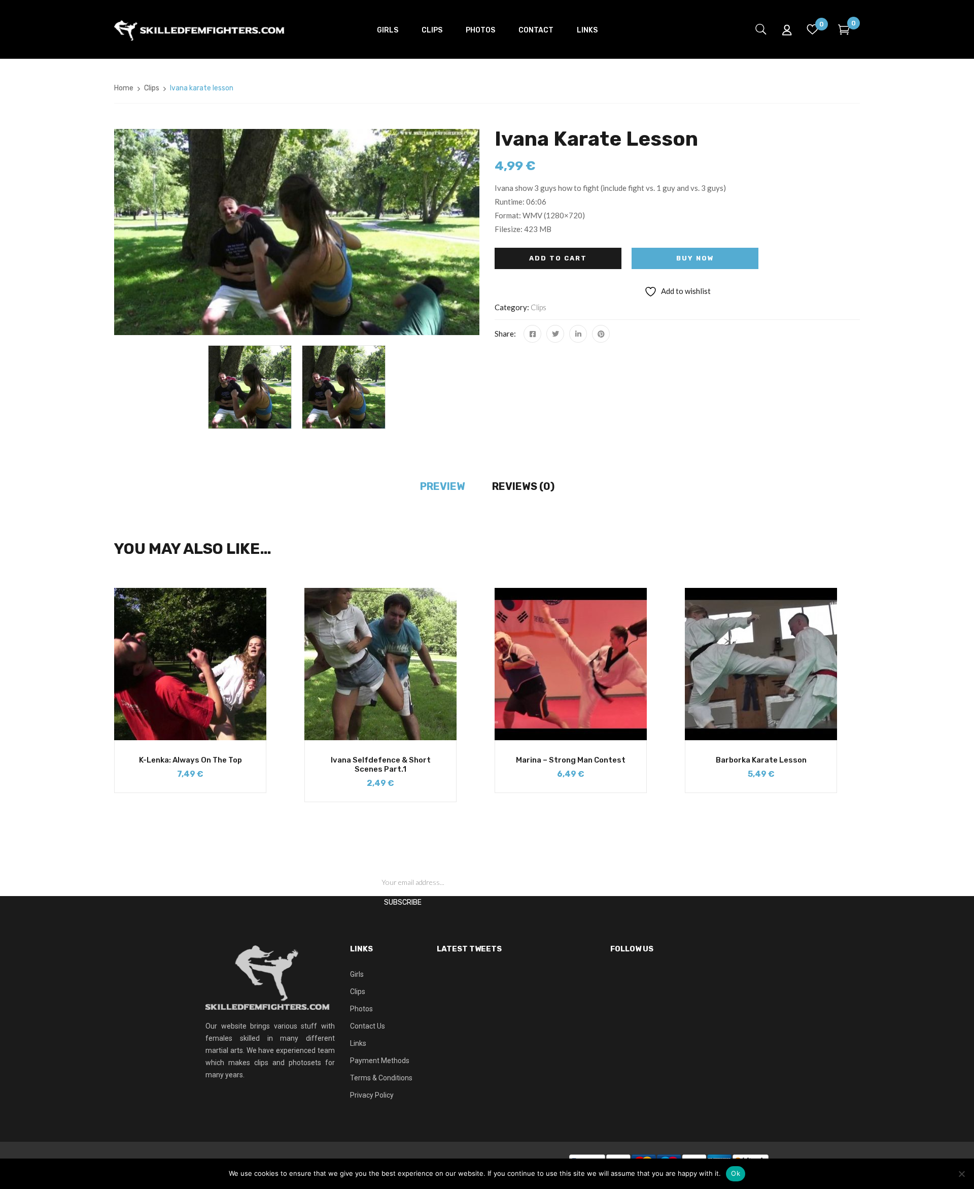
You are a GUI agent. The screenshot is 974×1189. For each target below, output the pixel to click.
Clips (151, 88)
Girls (357, 974)
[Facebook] (532, 334)
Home (123, 88)
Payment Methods (379, 1060)
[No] (961, 1174)
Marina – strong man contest (570, 760)
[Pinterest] (601, 334)
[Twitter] (555, 334)
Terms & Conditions (381, 1078)
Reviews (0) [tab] (523, 486)
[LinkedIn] (578, 334)
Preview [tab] (442, 486)
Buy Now (695, 258)
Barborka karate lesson (761, 760)
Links (358, 1043)
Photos (361, 1009)
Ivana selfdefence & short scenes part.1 (381, 764)
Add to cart (558, 258)
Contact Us (367, 1026)
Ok (735, 1173)
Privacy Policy (372, 1095)
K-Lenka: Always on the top (190, 760)
